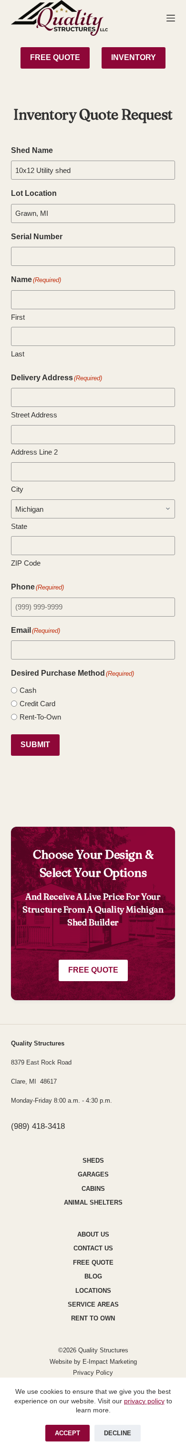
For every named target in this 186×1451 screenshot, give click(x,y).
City (17, 489)
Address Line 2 (34, 452)
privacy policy (144, 1401)
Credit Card (37, 704)
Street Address (34, 415)
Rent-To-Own (40, 717)
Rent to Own (93, 1318)
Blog (93, 1276)
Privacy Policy (93, 1372)
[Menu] (170, 18)
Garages (93, 1174)
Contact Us (93, 1248)
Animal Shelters (93, 1202)
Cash (28, 690)
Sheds (93, 1160)
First (18, 317)
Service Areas (93, 1304)
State (19, 526)
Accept (67, 1433)
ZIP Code (26, 563)
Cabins (93, 1188)
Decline (117, 1433)
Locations (93, 1290)
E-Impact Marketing (110, 1361)
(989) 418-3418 (38, 1126)
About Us (93, 1234)
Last (17, 354)
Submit (35, 745)
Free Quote (93, 970)
